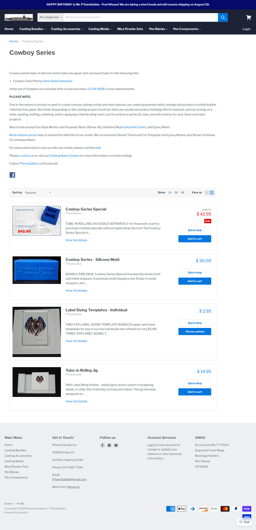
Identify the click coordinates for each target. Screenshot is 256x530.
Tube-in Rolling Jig (82, 370)
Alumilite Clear (135, 127)
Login (246, 29)
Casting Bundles (31, 29)
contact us (26, 155)
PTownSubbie (28, 163)
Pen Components (186, 29)
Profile (21, 503)
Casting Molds (99, 29)
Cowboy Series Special (86, 209)
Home (9, 29)
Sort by (17, 192)
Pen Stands (202, 461)
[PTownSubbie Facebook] (12, 180)
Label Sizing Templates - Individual (96, 310)
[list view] (212, 193)
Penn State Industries (58, 81)
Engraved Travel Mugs (210, 450)
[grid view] (207, 193)
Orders (9, 503)
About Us (73, 487)
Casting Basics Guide (64, 155)
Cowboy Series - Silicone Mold (92, 259)
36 (176, 192)
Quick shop (195, 230)
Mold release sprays (23, 135)
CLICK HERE (96, 89)
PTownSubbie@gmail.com (69, 479)
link (97, 148)
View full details (76, 240)
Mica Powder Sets (130, 29)
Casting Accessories (66, 29)
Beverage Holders (207, 455)
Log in (151, 445)
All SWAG (201, 466)
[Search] (223, 17)
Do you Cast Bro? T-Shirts (212, 445)
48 (182, 192)
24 (169, 192)
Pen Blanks (157, 29)
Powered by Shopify (16, 512)
